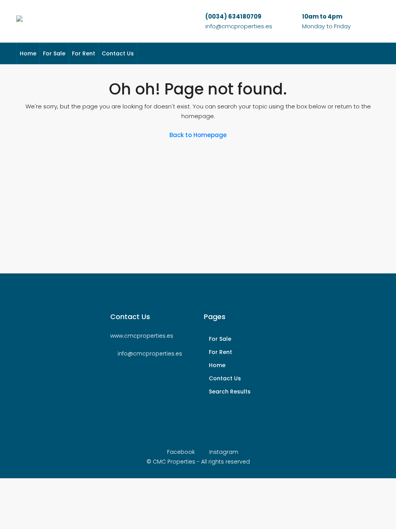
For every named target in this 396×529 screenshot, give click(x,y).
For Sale (54, 53)
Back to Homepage (198, 135)
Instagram (223, 452)
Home (28, 53)
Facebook (181, 452)
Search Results (230, 391)
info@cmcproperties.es (238, 26)
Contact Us (118, 53)
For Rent (83, 53)
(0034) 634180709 (233, 16)
